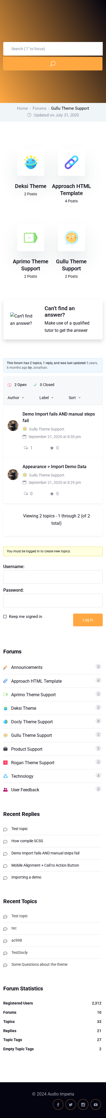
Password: (13, 590)
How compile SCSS (27, 841)
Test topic (19, 829)
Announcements (26, 667)
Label (44, 398)
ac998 (16, 940)
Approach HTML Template (36, 681)
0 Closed (47, 385)
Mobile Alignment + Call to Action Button (45, 865)
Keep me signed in (25, 616)
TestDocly (19, 952)
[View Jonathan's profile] (13, 425)
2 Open (20, 385)
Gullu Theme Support (46, 429)
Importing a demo (26, 877)
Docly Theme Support (32, 721)
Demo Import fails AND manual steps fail (45, 853)
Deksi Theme (30, 186)
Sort (72, 398)
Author (13, 398)
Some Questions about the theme (39, 964)
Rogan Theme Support (32, 762)
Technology (22, 776)
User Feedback (25, 789)
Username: (13, 566)
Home (22, 108)
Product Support (26, 749)
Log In (88, 620)
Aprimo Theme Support (33, 694)
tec (14, 928)
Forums (39, 108)
